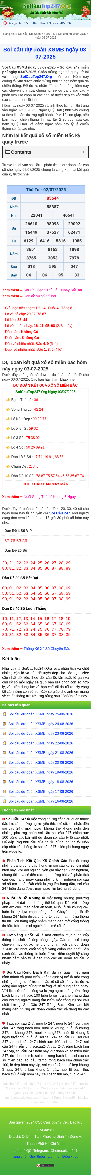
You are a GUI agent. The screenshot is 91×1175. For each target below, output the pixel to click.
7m (60, 1093)
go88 (18, 1093)
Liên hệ (53, 1156)
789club (42, 1093)
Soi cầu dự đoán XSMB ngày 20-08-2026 (40, 762)
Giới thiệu (37, 1156)
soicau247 (69, 1084)
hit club (70, 1093)
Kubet (58, 1097)
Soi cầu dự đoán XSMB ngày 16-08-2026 (40, 801)
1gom (47, 1097)
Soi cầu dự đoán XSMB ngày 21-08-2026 (40, 753)
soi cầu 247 (12, 1084)
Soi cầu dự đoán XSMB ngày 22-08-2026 (40, 743)
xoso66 (70, 1097)
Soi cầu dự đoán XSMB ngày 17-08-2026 (40, 791)
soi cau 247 (19, 1088)
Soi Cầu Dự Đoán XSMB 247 (36, 33)
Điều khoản (71, 1156)
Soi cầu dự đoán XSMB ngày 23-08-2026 (40, 733)
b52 (52, 1093)
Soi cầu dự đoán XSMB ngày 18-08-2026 (40, 782)
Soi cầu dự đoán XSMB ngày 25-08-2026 (40, 714)
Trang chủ (9, 33)
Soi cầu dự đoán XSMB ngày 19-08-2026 (40, 772)
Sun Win (52, 1102)
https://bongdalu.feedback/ (22, 1097)
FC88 (29, 1093)
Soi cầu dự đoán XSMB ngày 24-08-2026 (40, 724)
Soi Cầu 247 (59, 513)
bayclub (38, 1102)
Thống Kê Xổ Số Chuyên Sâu (47, 649)
